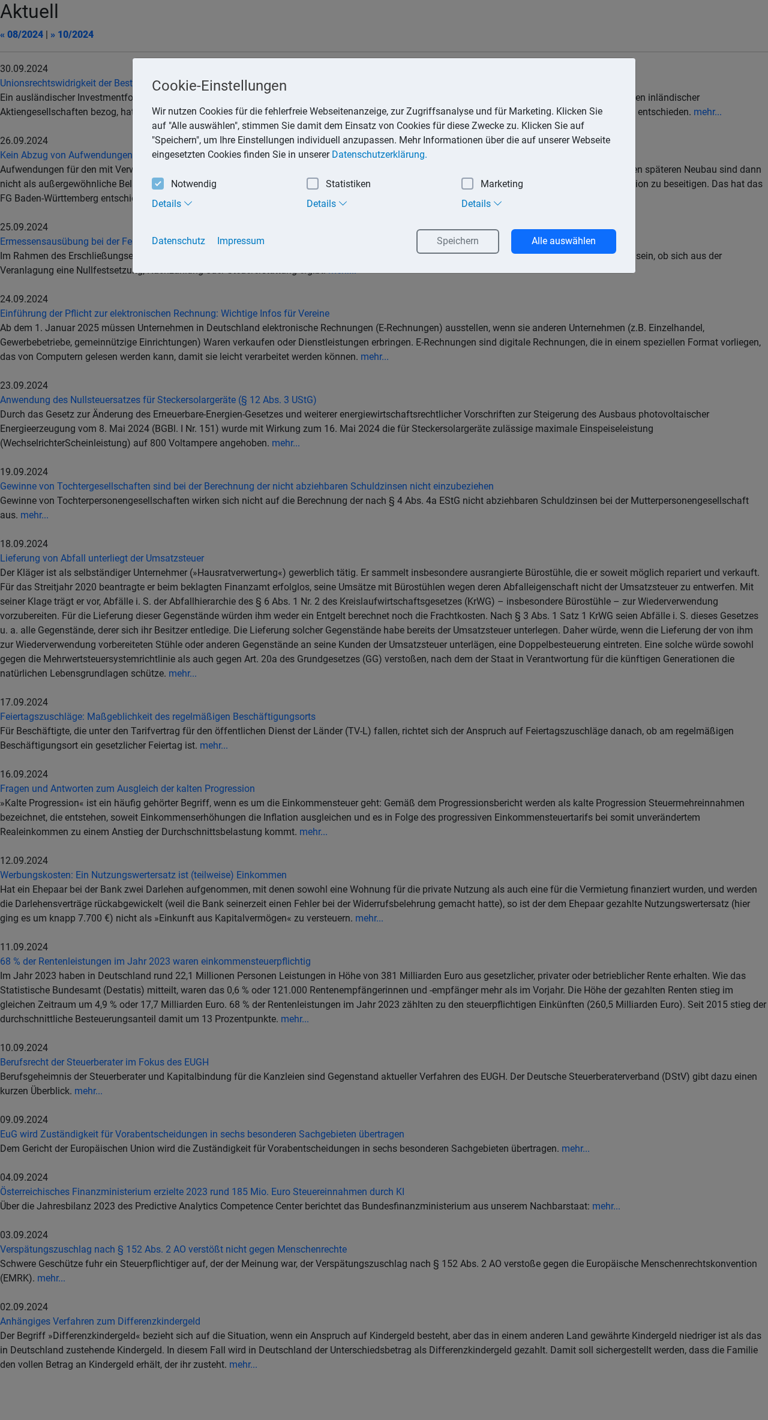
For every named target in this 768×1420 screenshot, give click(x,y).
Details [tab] (168, 203)
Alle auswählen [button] (564, 241)
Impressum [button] (241, 241)
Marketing (502, 184)
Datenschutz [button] (178, 241)
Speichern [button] (458, 241)
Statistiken (348, 184)
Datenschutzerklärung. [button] (379, 154)
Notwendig (194, 184)
